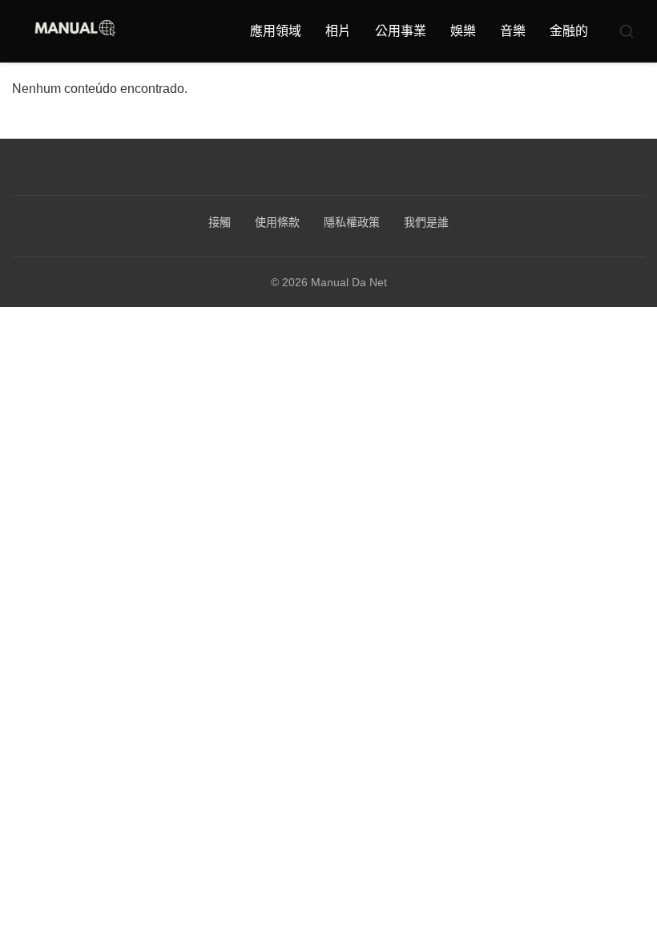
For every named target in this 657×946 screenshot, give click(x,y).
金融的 (569, 31)
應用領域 (275, 31)
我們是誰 (426, 222)
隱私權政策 (352, 222)
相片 (338, 31)
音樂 (513, 31)
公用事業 (400, 31)
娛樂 (463, 31)
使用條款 (277, 222)
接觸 (219, 222)
